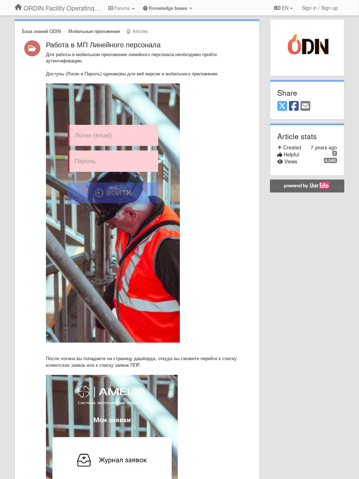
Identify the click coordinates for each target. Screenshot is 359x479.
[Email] (305, 106)
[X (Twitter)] (282, 106)
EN (285, 7)
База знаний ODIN (41, 31)
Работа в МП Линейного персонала (103, 44)
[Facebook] (294, 106)
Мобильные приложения (94, 31)
